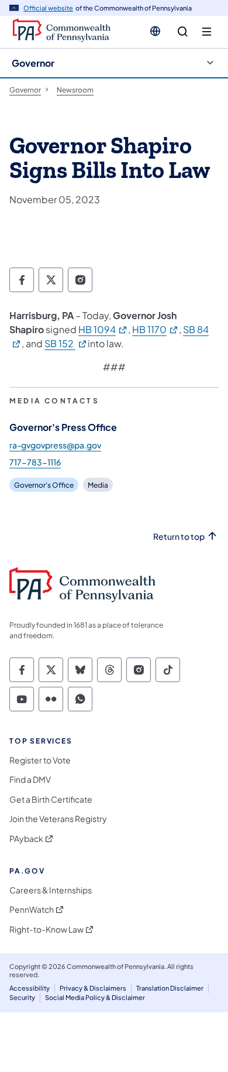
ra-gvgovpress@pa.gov (55, 445)
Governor (33, 63)
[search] (183, 31)
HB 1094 (103, 329)
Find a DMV (30, 780)
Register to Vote (40, 760)
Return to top (179, 537)
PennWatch (31, 910)
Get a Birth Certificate (50, 799)
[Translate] (155, 31)
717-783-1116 (35, 462)
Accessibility (29, 988)
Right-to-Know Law (46, 929)
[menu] (207, 31)
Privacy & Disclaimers (93, 988)
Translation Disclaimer (169, 988)
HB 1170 (155, 329)
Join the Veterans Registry (58, 819)
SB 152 (66, 343)
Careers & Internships (50, 890)
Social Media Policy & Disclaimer (95, 997)
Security (22, 997)
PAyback (26, 839)
